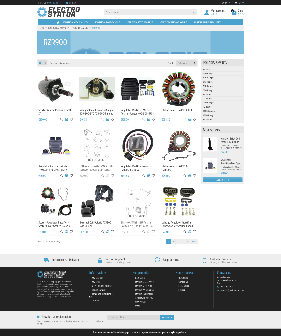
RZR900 (207, 106)
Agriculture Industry (144, 297)
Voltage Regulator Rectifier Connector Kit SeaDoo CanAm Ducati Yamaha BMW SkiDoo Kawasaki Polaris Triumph (178, 228)
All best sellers (222, 179)
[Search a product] (194, 12)
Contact (72, 2)
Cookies (95, 300)
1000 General (209, 111)
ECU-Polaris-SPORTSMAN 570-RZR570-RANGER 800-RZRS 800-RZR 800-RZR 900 (96, 170)
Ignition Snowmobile (144, 293)
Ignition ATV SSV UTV (144, 281)
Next (194, 241)
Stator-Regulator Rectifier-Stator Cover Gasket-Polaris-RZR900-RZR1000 (54, 226)
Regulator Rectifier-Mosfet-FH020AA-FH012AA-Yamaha (231, 165)
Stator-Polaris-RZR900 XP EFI (178, 110)
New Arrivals (140, 301)
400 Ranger (208, 73)
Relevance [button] (182, 63)
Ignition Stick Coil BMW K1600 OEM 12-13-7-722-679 (230, 142)
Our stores (183, 277)
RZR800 (207, 94)
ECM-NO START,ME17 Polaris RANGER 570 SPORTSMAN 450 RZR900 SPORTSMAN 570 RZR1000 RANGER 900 (137, 228)
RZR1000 (207, 119)
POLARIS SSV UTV (215, 62)
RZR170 (206, 69)
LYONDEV (135, 332)
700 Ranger (208, 86)
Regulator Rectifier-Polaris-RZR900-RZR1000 (136, 168)
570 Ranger (208, 81)
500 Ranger (208, 77)
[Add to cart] (66, 119)
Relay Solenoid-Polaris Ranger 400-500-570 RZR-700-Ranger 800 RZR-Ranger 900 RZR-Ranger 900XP (96, 115)
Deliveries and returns (102, 285)
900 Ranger (208, 102)
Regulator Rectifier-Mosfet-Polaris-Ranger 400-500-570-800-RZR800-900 (137, 113)
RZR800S (207, 98)
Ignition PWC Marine (144, 289)
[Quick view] (62, 119)
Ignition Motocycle (143, 285)
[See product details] (107, 175)
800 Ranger (208, 90)
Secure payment (99, 289)
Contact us (183, 281)
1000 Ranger (209, 115)
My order (96, 281)
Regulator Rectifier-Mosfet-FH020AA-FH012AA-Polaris (54, 168)
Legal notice (183, 285)
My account (97, 277)
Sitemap (181, 289)
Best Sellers (140, 277)
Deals (137, 305)
